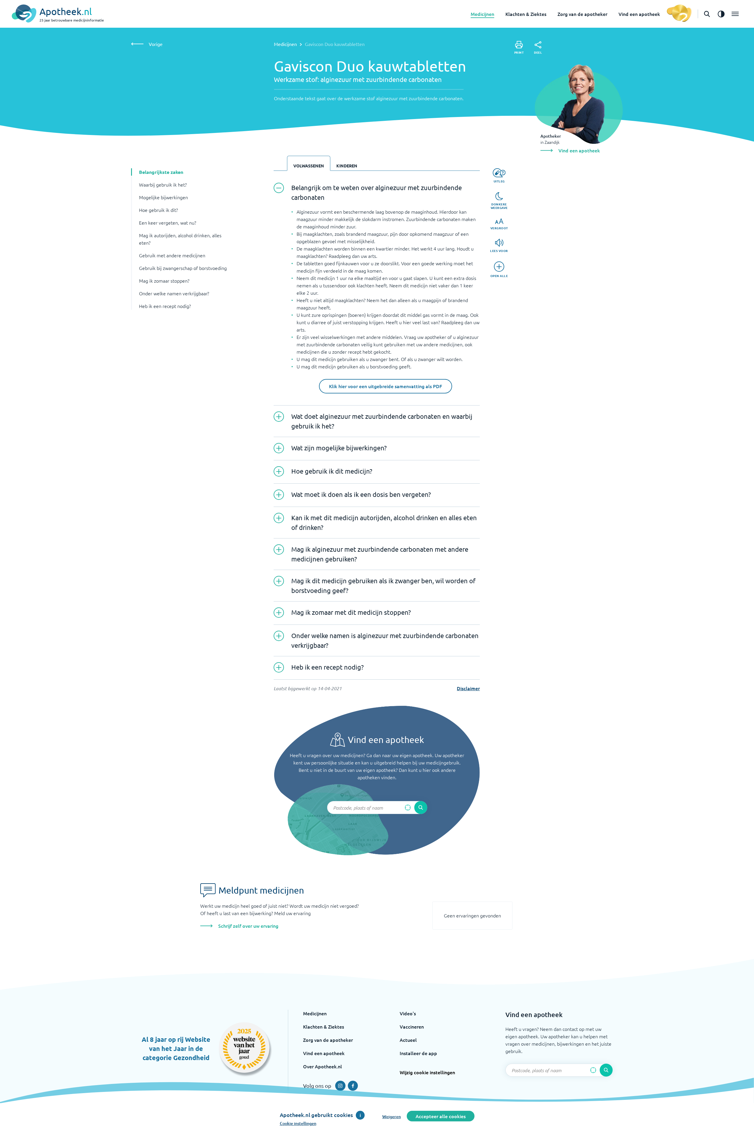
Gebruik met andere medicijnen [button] (172, 255)
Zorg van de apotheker (582, 14)
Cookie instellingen (298, 1123)
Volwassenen (308, 165)
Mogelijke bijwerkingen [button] (163, 197)
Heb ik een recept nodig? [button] (165, 306)
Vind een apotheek (639, 14)
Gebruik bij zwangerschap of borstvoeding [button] (183, 268)
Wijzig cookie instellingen (427, 1072)
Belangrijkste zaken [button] (161, 172)
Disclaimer (468, 688)
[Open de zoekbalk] (707, 14)
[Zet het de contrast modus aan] (721, 14)
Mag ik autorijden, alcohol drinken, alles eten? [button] (180, 239)
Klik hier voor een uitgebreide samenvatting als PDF (385, 386)
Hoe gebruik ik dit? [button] (158, 210)
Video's (408, 1013)
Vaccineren (412, 1026)
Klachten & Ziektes (525, 14)
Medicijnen (482, 14)
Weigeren (391, 1116)
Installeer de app (418, 1053)
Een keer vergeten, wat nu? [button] (167, 222)
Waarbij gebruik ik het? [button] (163, 184)
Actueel (408, 1040)
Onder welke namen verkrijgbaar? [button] (174, 293)
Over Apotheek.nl (322, 1066)
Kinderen (346, 165)
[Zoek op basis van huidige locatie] (407, 807)
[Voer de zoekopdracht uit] (420, 807)
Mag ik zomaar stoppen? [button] (164, 280)
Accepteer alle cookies (441, 1116)
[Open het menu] (735, 14)
